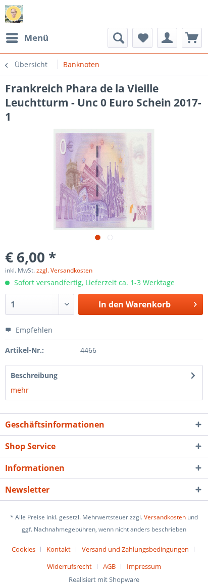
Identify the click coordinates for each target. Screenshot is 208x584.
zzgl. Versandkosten (64, 270)
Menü (36, 37)
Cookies (23, 549)
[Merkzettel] (142, 38)
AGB (109, 566)
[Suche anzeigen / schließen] (118, 38)
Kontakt (58, 549)
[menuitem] (27, 38)
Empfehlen (33, 330)
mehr (20, 390)
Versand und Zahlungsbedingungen (135, 549)
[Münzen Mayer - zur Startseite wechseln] (14, 14)
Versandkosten (165, 517)
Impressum (144, 566)
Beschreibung (34, 375)
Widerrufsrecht (69, 566)
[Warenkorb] (192, 38)
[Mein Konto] (167, 38)
